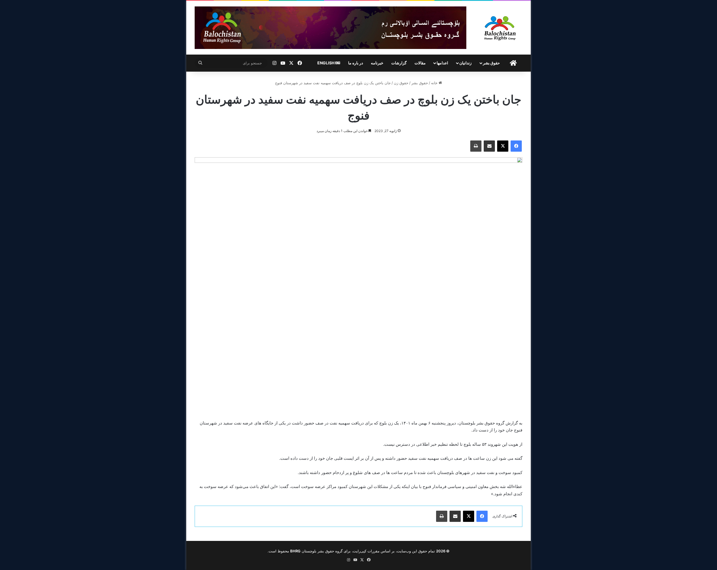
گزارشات (399, 62)
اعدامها (442, 62)
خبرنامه (377, 62)
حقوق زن (401, 83)
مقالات (420, 62)
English (326, 62)
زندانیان (465, 62)
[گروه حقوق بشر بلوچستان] (500, 28)
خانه (435, 83)
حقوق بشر (491, 62)
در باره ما (355, 62)
